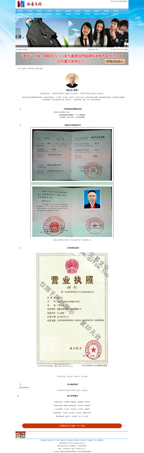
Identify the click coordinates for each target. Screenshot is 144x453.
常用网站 (90, 440)
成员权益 (70, 440)
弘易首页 (20, 11)
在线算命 (39, 11)
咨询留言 (116, 11)
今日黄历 (30, 11)
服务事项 (68, 11)
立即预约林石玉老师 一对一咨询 (72, 426)
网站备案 (43, 440)
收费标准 (100, 440)
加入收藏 (120, 1)
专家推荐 (87, 11)
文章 (95, 440)
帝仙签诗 (106, 11)
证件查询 (49, 14)
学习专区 (30, 14)
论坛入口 (106, 14)
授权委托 (76, 440)
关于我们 (87, 14)
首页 (19, 68)
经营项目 (77, 11)
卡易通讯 (39, 14)
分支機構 (68, 14)
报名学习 (116, 14)
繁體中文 (125, 1)
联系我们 (77, 14)
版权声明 (63, 440)
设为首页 (113, 1)
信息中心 (58, 11)
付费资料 (20, 17)
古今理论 (49, 11)
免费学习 (96, 14)
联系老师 (20, 14)
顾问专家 (31, 68)
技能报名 (96, 11)
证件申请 (58, 14)
